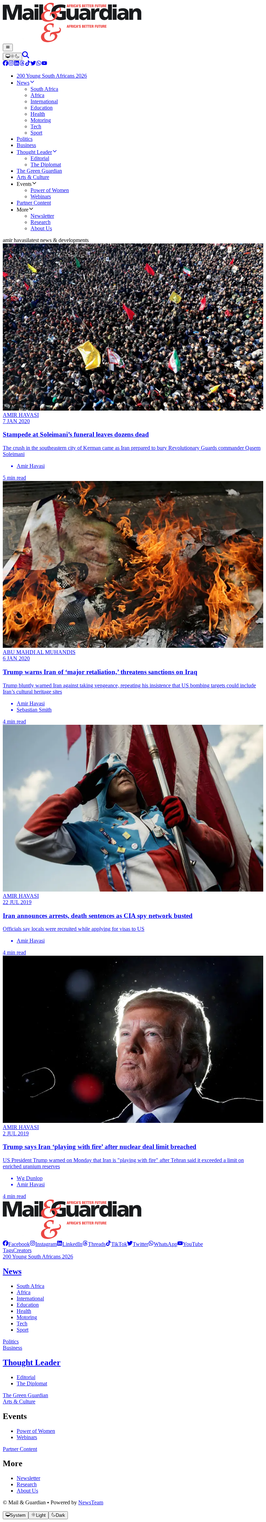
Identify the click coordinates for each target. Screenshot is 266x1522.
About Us (27, 1491)
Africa (23, 1292)
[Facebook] (5, 64)
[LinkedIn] (16, 64)
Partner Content (20, 1449)
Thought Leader (32, 1362)
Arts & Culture (19, 1401)
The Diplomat (32, 1383)
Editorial (26, 1377)
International (30, 1298)
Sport (22, 1330)
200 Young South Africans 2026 (38, 1256)
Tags (8, 1250)
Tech (22, 1323)
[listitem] (16, 1244)
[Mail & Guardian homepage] (133, 23)
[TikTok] (27, 64)
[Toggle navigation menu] (8, 47)
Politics (11, 1341)
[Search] (25, 56)
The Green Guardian (25, 1395)
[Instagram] (11, 64)
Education (28, 1305)
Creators (22, 1250)
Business (12, 1348)
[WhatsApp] (39, 64)
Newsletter (28, 1478)
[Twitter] (33, 64)
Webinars (27, 1437)
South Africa (30, 1286)
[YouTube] (44, 64)
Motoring (27, 1317)
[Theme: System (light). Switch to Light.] (12, 56)
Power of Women (36, 1431)
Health (24, 1311)
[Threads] (22, 64)
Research (27, 1484)
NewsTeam (90, 1502)
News (12, 1271)
